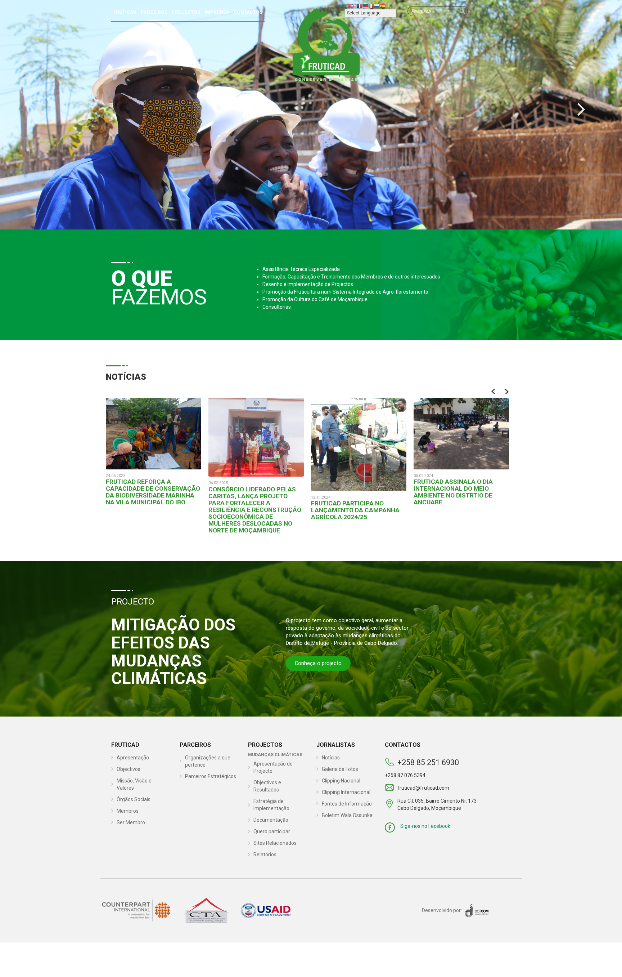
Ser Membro (131, 822)
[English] (354, 6)
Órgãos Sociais (133, 799)
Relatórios (264, 854)
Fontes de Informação (347, 804)
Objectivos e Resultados (267, 786)
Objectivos (128, 769)
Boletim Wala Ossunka (347, 815)
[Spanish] (383, 6)
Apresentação (133, 757)
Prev (493, 391)
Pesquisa (462, 11)
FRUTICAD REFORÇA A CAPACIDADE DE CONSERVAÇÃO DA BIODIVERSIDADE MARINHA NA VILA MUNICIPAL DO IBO (153, 492)
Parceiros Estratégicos (210, 776)
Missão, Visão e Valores (134, 784)
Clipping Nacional (341, 781)
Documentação (270, 820)
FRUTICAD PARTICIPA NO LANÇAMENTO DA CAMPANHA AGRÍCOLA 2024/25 (355, 510)
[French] (359, 6)
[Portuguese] (348, 6)
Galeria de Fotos (340, 769)
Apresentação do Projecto (273, 767)
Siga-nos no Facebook (425, 826)
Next (506, 391)
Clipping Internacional (346, 792)
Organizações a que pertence (207, 761)
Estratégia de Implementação (271, 804)
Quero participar (271, 831)
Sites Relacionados (275, 843)
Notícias (331, 757)
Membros (128, 811)
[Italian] (371, 6)
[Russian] (377, 6)
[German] (365, 6)
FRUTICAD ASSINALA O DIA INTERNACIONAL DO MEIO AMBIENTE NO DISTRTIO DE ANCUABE (453, 492)
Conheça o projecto (318, 663)
